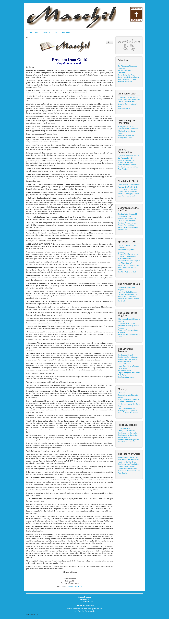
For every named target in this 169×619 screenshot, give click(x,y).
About (37, 32)
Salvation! (121, 68)
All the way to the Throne (127, 165)
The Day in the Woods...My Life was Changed (128, 215)
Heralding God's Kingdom (127, 323)
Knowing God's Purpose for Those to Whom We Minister (128, 411)
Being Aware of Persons (126, 408)
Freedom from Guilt (125, 81)
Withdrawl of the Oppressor (127, 79)
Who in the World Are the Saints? (127, 268)
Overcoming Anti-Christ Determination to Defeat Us (127, 467)
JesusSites (90, 605)
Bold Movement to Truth (126, 196)
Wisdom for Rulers (124, 370)
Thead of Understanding (126, 160)
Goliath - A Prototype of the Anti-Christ (128, 331)
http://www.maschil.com (73, 586)
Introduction (122, 393)
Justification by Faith (125, 70)
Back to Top (138, 614)
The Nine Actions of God (127, 272)
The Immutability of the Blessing (126, 251)
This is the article (124, 108)
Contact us (46, 32)
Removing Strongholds (126, 135)
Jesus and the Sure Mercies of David (129, 335)
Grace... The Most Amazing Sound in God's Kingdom (128, 255)
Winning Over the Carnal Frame (126, 132)
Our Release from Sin (125, 158)
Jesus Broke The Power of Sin (129, 75)
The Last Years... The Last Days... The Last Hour (127, 224)
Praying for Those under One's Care (129, 405)
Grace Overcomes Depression (129, 99)
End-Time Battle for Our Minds (129, 185)
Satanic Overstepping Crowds (128, 194)
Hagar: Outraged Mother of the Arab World (129, 374)
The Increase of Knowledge (127, 433)
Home (30, 32)
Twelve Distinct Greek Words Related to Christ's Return (128, 461)
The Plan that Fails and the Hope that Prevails (127, 360)
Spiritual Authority (124, 258)
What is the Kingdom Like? (127, 296)
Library (56, 32)
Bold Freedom (123, 169)
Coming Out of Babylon (126, 431)
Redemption (122, 73)
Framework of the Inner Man (128, 129)
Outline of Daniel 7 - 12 (126, 428)
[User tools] (109, 42)
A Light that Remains (125, 162)
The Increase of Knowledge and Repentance (127, 436)
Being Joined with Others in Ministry (128, 396)
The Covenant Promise (126, 355)
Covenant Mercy (124, 364)
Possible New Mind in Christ (128, 187)
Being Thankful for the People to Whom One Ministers (128, 400)
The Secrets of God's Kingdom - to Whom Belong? (129, 262)
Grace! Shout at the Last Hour (128, 97)
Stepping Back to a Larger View (127, 105)
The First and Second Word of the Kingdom (128, 300)
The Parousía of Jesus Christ (128, 457)
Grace (120, 64)
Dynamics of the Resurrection (128, 156)
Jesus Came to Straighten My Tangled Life (128, 228)
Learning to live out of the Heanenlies (127, 246)
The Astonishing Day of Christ (128, 464)
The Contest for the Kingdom (128, 357)
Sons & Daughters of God (127, 102)
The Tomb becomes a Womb (128, 167)
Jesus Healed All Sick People (128, 77)
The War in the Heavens (126, 442)
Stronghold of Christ (125, 137)
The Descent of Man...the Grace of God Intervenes (127, 219)
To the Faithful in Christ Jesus (128, 265)
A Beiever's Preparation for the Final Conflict (129, 472)
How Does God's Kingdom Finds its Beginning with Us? (128, 293)
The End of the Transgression (128, 439)
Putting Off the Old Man (126, 126)
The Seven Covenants (126, 377)
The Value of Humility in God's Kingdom (129, 327)
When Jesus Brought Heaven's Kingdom (129, 320)
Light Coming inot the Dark (127, 189)
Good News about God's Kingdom (126, 288)
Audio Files (66, 32)
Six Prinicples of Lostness (127, 66)
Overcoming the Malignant (127, 191)
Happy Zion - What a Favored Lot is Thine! (128, 367)
